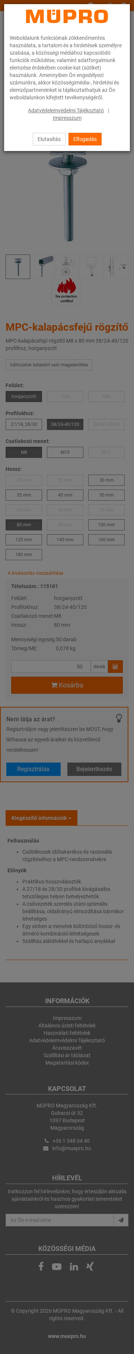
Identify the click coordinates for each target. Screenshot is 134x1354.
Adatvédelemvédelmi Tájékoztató (66, 110)
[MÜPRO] (67, 16)
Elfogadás (85, 139)
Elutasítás (49, 139)
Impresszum (67, 118)
